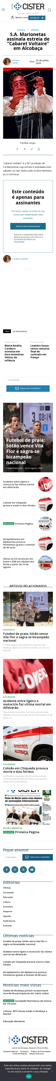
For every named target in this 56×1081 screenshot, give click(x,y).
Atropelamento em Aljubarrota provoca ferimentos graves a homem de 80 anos (19, 543)
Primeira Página (24, 523)
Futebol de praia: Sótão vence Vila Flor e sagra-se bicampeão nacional (25, 451)
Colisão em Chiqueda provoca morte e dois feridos (19, 504)
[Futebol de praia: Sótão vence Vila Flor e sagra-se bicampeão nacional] (28, 609)
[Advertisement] (28, 298)
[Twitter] (24, 149)
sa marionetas (20, 331)
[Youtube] (31, 869)
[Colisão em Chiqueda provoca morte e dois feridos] (45, 504)
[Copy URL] (31, 149)
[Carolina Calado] (7, 61)
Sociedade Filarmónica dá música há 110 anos (27, 1002)
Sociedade (9, 697)
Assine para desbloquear (28, 226)
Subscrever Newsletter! (30, 388)
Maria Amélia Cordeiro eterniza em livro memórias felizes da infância (14, 353)
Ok (28, 1076)
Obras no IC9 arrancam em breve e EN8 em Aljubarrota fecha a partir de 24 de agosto (18, 563)
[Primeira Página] (45, 523)
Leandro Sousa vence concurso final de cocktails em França (39, 351)
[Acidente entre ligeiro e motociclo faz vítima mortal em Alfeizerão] (45, 484)
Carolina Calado (15, 61)
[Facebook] (17, 149)
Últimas (35, 30)
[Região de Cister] (27, 6)
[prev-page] (42, 408)
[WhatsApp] (39, 149)
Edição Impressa (12, 828)
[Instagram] (15, 869)
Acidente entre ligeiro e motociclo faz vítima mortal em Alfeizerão (18, 484)
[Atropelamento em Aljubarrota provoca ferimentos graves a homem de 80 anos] (45, 543)
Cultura (21, 30)
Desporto (9, 630)
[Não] (52, 1071)
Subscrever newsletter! (40, 857)
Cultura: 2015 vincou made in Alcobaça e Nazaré (25, 1012)
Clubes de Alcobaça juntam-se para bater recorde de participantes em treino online (26, 992)
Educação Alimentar (14, 1021)
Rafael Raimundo (14, 468)
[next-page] (47, 408)
